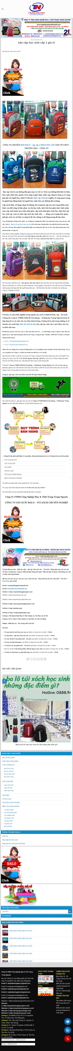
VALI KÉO (5, 795)
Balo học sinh (21, 569)
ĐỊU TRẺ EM (8, 826)
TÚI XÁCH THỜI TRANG (11, 802)
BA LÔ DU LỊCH (9, 768)
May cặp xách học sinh (10, 840)
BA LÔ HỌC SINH (8, 757)
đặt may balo (12, 569)
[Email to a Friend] (38, 659)
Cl (54, 639)
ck (56, 639)
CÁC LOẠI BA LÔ (8, 765)
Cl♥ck (50, 632)
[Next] (71, 711)
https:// (20, 592)
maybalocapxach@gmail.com (19, 344)
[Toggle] (70, 460)
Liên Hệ (5, 836)
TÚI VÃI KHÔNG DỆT (10, 812)
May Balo (56, 578)
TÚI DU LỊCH (6, 799)
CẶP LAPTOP (8, 788)
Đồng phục (54, 569)
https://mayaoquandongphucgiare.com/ (22, 604)
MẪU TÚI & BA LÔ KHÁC (11, 806)
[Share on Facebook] (31, 659)
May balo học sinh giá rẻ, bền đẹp (13, 843)
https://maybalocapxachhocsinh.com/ (20, 599)
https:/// (19, 612)
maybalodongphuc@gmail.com (19, 341)
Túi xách (46, 569)
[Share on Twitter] (34, 659)
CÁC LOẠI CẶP (7, 781)
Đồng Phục (6, 581)
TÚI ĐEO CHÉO (9, 810)
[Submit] (70, 911)
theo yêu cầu (62, 569)
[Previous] (2, 711)
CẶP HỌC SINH (9, 790)
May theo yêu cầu (36, 39)
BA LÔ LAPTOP (8, 771)
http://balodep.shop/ (15, 608)
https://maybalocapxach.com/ (17, 595)
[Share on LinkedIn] (45, 659)
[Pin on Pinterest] (41, 659)
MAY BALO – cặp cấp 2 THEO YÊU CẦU (37, 145)
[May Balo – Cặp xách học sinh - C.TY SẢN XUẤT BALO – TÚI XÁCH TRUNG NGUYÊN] (36, 9)
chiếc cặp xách (39, 198)
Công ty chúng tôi (36, 356)
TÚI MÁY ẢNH (8, 821)
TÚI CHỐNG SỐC (9, 815)
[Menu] (2, 9)
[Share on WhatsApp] (27, 659)
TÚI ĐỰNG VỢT (9, 818)
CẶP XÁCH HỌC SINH (10, 761)
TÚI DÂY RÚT (8, 823)
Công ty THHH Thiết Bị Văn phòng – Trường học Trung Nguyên (37, 318)
